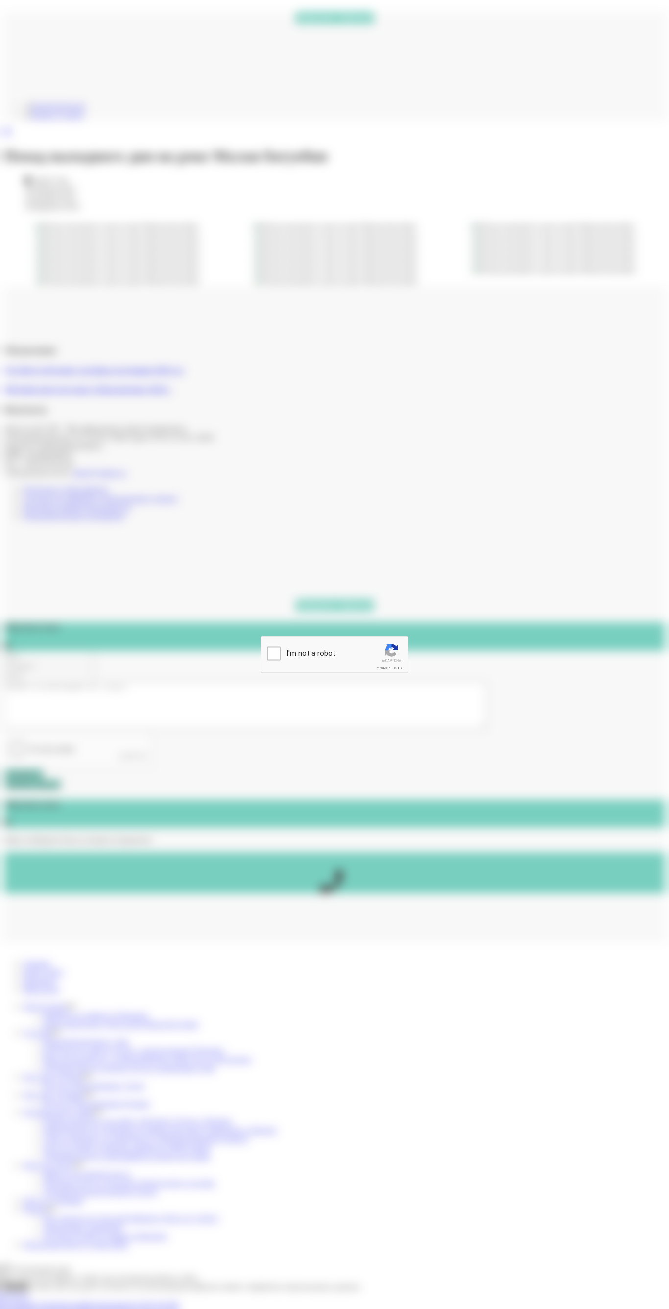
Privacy (382, 668)
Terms (397, 668)
